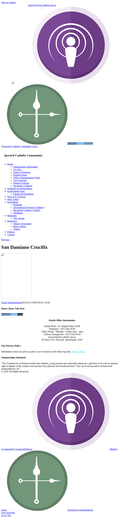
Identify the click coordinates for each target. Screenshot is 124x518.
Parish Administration (11, 302)
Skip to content (8, 2)
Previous (5, 239)
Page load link (8, 512)
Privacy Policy (78, 351)
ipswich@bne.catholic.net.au (42, 5)
